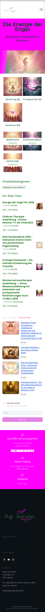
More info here (22, 469)
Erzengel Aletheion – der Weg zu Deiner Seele (30, 350)
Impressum (16, 606)
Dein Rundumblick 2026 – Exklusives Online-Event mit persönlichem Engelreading (29, 368)
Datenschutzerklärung (26, 606)
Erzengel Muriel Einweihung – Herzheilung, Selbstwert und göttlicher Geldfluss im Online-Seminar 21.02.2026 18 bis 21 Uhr (31, 330)
